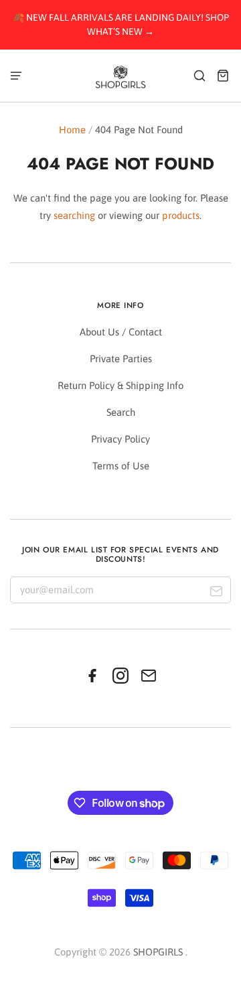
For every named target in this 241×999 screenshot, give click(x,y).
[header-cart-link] (223, 75)
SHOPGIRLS (158, 951)
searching (74, 215)
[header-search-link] (200, 75)
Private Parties (121, 358)
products (180, 215)
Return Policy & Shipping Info (120, 385)
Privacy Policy (120, 439)
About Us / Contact (121, 331)
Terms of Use (120, 465)
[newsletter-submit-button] (216, 593)
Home (72, 129)
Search (120, 412)
